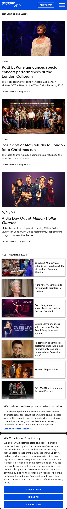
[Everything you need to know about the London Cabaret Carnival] (18, 308)
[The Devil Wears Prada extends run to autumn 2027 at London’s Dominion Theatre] (18, 267)
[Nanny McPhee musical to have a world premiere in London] (18, 288)
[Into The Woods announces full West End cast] (18, 390)
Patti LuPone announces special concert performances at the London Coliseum (30, 72)
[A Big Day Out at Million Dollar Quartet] (33, 206)
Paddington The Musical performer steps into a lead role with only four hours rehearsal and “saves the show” (49, 349)
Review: (47, 369)
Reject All (33, 496)
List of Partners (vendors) (18, 428)
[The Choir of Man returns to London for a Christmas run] (33, 133)
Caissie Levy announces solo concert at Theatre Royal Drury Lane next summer (47, 328)
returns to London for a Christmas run (33, 147)
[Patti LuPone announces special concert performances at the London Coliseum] (33, 55)
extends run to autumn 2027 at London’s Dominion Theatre (49, 267)
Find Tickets (46, 5)
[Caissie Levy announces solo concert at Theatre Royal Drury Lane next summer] (18, 329)
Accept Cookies (33, 489)
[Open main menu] (62, 6)
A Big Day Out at (29, 220)
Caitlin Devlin (8, 91)
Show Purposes (33, 504)
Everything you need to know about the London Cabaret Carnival (47, 308)
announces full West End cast (49, 390)
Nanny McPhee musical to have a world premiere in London (48, 287)
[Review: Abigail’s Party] (18, 369)
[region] (33, 455)
